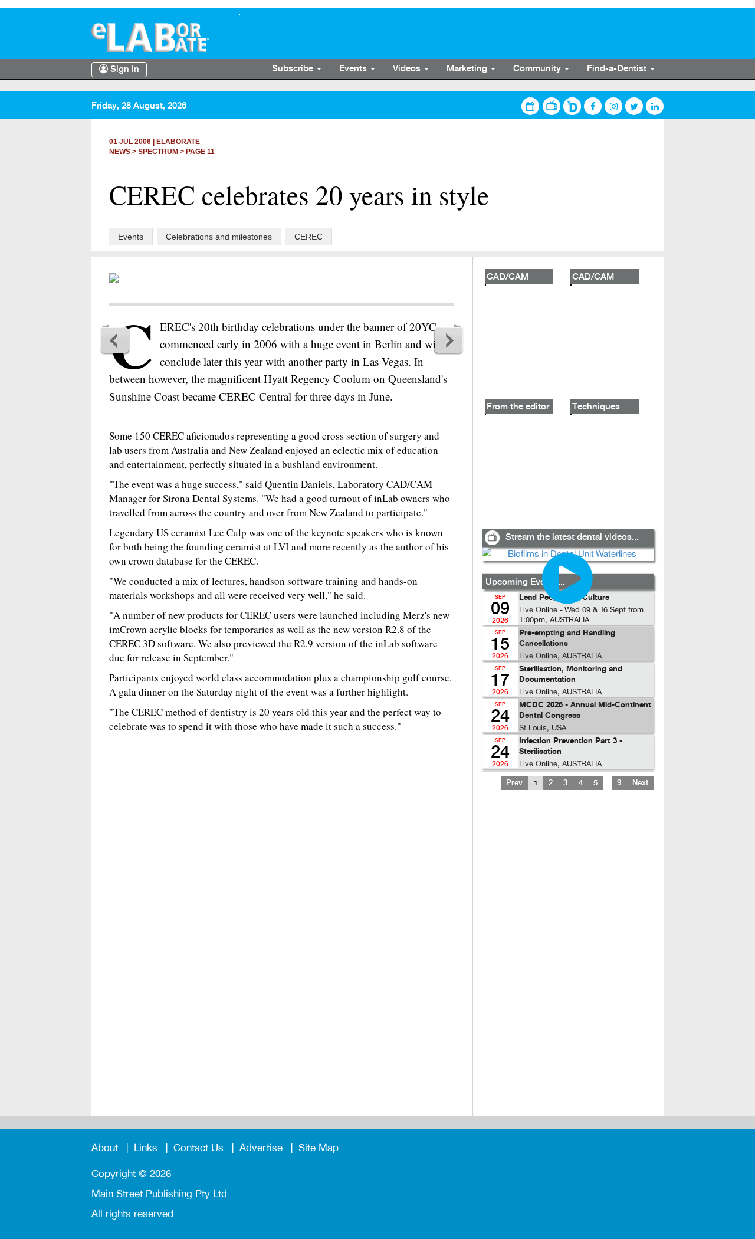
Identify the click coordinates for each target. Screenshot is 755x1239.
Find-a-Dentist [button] (618, 69)
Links (145, 1148)
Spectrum (158, 152)
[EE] (156, 37)
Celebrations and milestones (219, 236)
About (104, 1148)
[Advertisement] (567, 960)
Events (130, 236)
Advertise (261, 1148)
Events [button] (354, 69)
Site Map (318, 1148)
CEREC (308, 236)
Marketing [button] (468, 69)
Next (448, 339)
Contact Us (198, 1148)
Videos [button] (408, 69)
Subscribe (294, 69)
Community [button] (538, 69)
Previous (115, 339)
